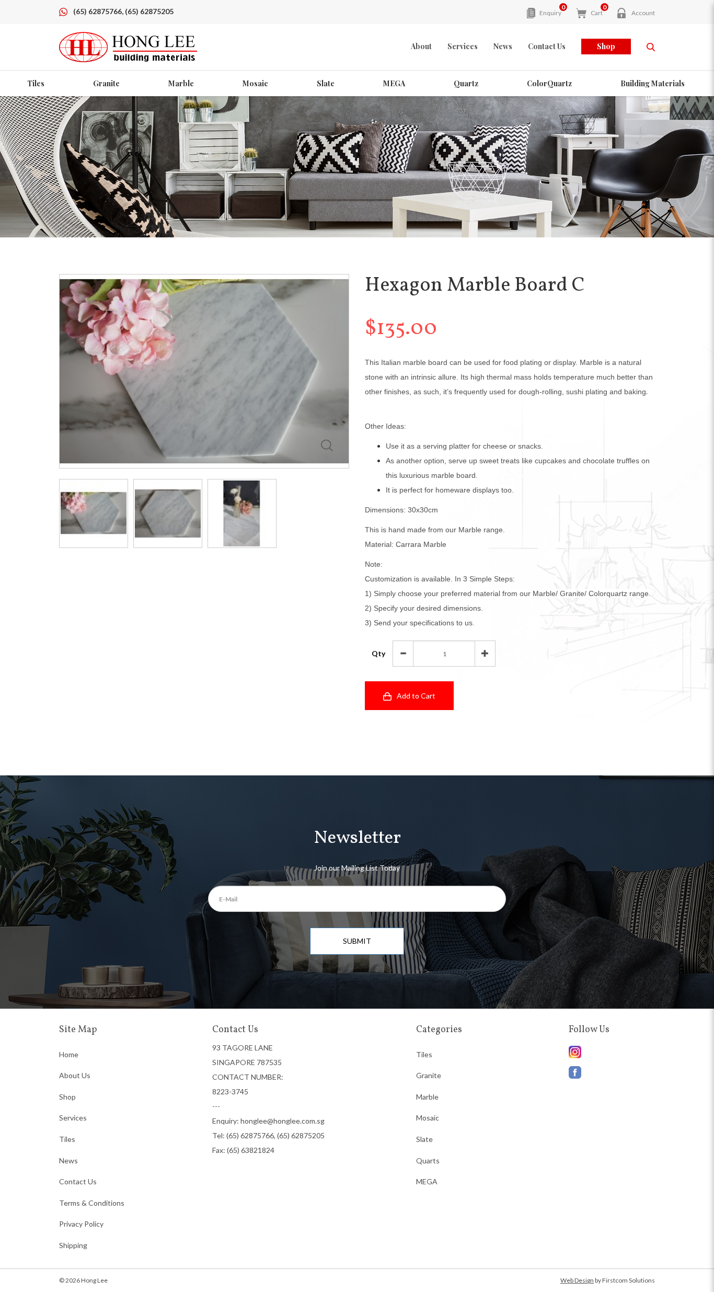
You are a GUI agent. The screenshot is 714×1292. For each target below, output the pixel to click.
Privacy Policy (81, 1223)
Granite (106, 83)
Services (73, 1117)
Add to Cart (416, 695)
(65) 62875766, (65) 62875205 (123, 11)
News (68, 1160)
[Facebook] (612, 1052)
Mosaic (255, 83)
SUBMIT (357, 940)
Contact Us (78, 1181)
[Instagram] (612, 1070)
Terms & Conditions (91, 1202)
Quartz (466, 83)
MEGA (394, 83)
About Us (74, 1075)
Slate (326, 83)
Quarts (428, 1160)
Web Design (577, 1280)
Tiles (35, 83)
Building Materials (652, 83)
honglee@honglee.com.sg (282, 1120)
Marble (181, 83)
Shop (606, 46)
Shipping (73, 1245)
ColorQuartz (549, 83)
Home (68, 1054)
